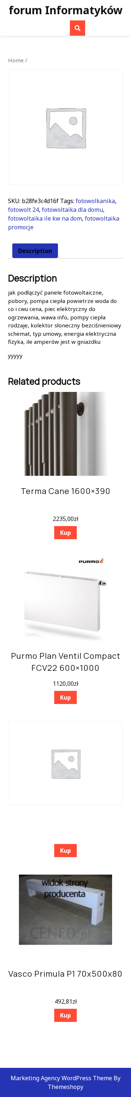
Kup (65, 533)
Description (35, 251)
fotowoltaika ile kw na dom (45, 218)
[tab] (35, 250)
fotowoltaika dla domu (72, 210)
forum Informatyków (66, 10)
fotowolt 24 (23, 210)
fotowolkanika (95, 201)
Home (16, 60)
